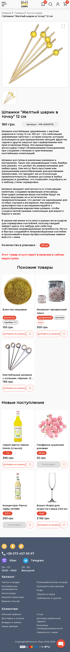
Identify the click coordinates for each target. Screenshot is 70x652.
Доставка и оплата (13, 618)
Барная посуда (11, 601)
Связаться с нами (47, 632)
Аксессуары (34, 13)
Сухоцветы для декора (50, 586)
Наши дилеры (10, 626)
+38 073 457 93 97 (20, 553)
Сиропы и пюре (46, 594)
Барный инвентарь (13, 597)
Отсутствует (48, 464)
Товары (19, 13)
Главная (6, 13)
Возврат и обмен (11, 622)
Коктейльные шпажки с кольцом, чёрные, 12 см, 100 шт (17, 378)
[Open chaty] (60, 643)
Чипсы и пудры (11, 582)
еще (40, 322)
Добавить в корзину (14, 334)
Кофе (40, 590)
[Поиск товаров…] (50, 4)
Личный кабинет (11, 614)
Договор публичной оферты (48, 620)
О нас (40, 614)
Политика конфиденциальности (50, 627)
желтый (59, 317)
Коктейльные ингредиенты (9, 588)
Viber (13, 560)
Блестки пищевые (15, 309)
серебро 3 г (10, 322)
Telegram (37, 560)
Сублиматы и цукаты (49, 598)
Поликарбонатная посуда (52, 582)
